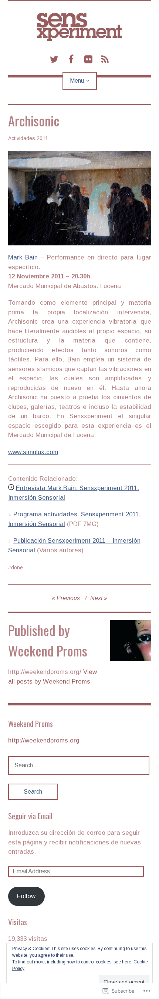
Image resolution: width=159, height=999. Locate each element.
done (17, 567)
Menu (77, 80)
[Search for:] (78, 765)
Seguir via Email (30, 815)
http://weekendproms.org (44, 740)
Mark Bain (23, 257)
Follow (26, 896)
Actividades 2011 (28, 138)
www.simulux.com (33, 452)
